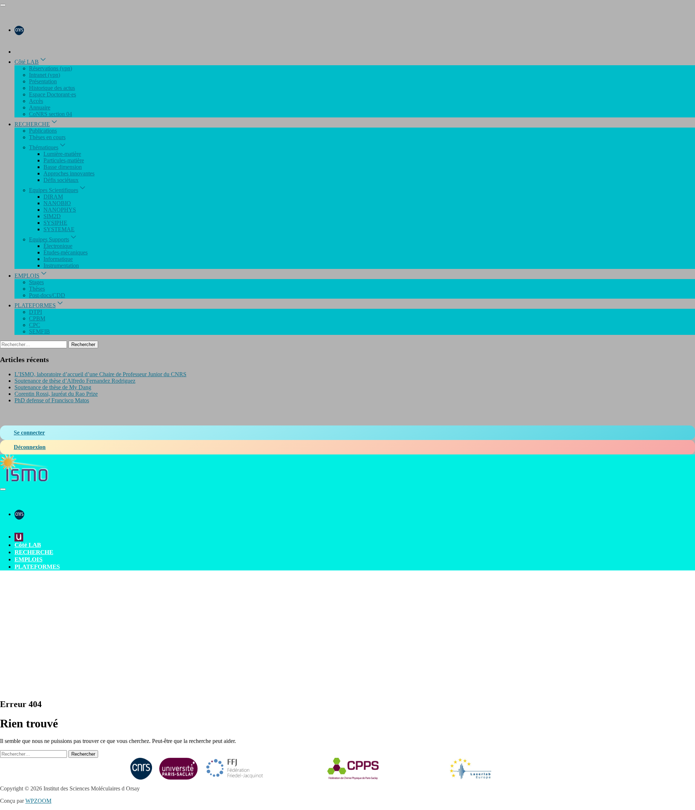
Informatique (58, 259)
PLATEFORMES (35, 305)
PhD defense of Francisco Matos (51, 400)
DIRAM (53, 197)
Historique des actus (52, 88)
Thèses (37, 289)
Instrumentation (61, 265)
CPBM (37, 318)
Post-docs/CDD (47, 295)
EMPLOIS (26, 276)
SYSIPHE (55, 223)
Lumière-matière (62, 154)
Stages (36, 282)
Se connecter (29, 432)
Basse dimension (62, 167)
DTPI (35, 312)
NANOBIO (57, 203)
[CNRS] (19, 30)
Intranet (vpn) (44, 75)
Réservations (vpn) (50, 68)
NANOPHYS (59, 210)
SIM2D (52, 216)
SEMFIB (39, 331)
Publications (43, 131)
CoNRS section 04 (50, 114)
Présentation (43, 81)
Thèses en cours (47, 137)
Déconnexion (30, 447)
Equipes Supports (49, 239)
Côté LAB (26, 62)
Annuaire (39, 107)
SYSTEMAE (59, 229)
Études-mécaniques (65, 252)
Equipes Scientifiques (53, 190)
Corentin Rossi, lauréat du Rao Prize (56, 394)
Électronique (57, 246)
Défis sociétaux (61, 180)
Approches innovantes (68, 173)
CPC (34, 325)
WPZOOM (38, 801)
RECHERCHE (32, 124)
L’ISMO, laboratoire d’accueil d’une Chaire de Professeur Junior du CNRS (100, 374)
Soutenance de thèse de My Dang (52, 387)
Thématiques (43, 147)
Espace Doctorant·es (52, 94)
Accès (36, 101)
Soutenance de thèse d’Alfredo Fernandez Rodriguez (74, 381)
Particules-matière (63, 160)
